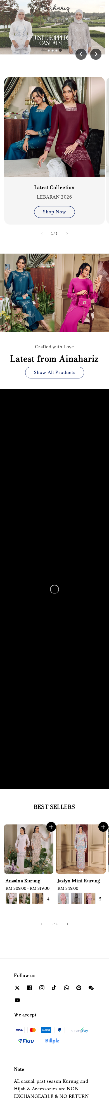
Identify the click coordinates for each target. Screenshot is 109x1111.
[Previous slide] (81, 54)
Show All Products (54, 372)
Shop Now (54, 211)
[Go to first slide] (95, 54)
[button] (7, 9)
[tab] (49, 50)
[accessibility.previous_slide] (42, 233)
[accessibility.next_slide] (67, 233)
